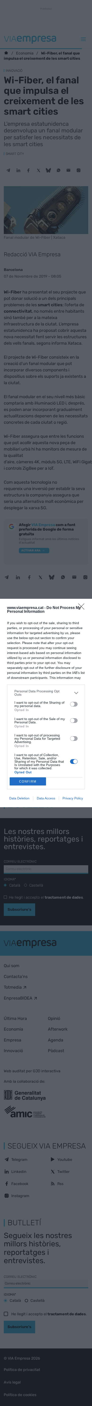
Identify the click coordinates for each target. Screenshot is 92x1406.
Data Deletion (19, 798)
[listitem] (46, 692)
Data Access (46, 798)
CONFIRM (28, 781)
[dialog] (46, 703)
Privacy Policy (73, 798)
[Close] (82, 608)
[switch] (74, 704)
